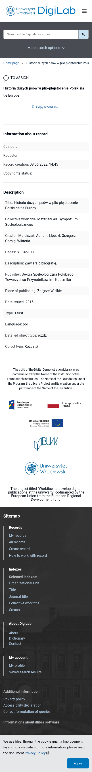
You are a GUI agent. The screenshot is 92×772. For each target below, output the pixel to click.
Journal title (18, 596)
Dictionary (17, 638)
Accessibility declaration (22, 705)
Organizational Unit (24, 583)
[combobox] (40, 34)
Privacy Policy (35, 753)
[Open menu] (84, 11)
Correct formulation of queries (26, 711)
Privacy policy (14, 699)
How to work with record (28, 555)
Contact (15, 644)
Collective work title (24, 603)
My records (17, 535)
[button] (83, 34)
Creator (14, 610)
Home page (11, 63)
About (13, 633)
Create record (19, 549)
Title (12, 590)
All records (17, 542)
